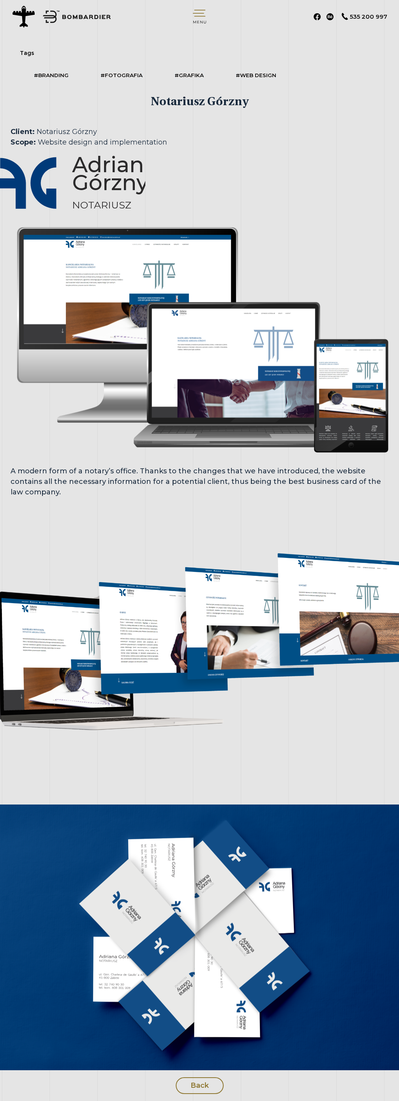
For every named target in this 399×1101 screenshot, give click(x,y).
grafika (189, 75)
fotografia (122, 75)
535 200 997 (368, 16)
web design (256, 75)
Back (200, 1085)
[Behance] (330, 16)
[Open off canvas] (199, 17)
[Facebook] (317, 16)
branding (51, 75)
